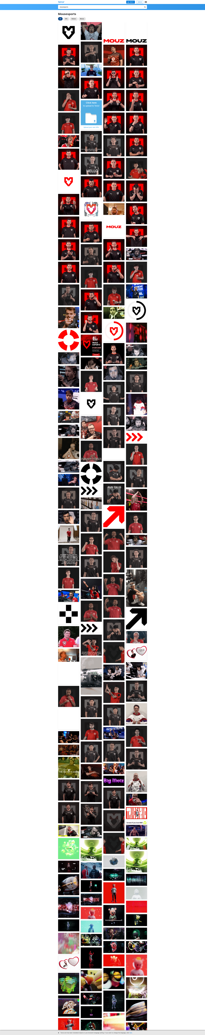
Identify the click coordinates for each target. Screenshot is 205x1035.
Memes (82, 18)
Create (131, 2)
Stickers (74, 18)
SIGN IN (140, 2)
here (130, 1033)
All (60, 18)
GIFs (66, 18)
